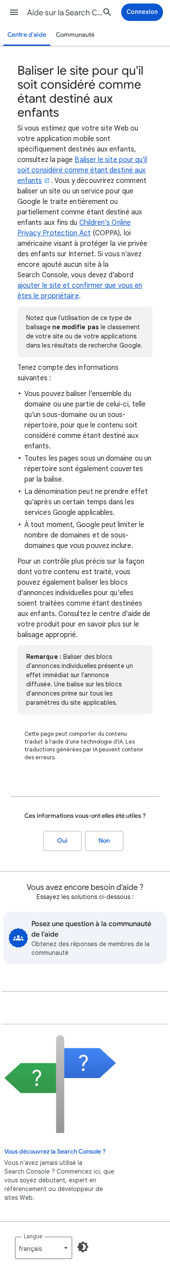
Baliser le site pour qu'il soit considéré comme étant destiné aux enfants (82, 170)
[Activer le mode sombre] (82, 1246)
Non (104, 840)
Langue (33, 1236)
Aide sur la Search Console (66, 12)
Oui (62, 840)
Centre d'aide (26, 34)
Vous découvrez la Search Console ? (54, 1151)
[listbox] (43, 1247)
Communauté (75, 34)
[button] (13, 12)
